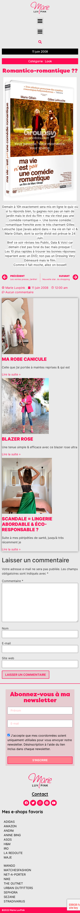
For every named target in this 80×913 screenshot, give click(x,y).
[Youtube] (54, 803)
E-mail (6, 643)
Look (48, 61)
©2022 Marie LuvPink (13, 910)
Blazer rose (17, 439)
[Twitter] (33, 803)
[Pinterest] (47, 803)
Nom (5, 628)
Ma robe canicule (24, 359)
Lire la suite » (11, 374)
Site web (8, 658)
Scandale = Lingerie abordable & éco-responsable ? (27, 524)
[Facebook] (26, 803)
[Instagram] (40, 803)
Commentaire (12, 580)
